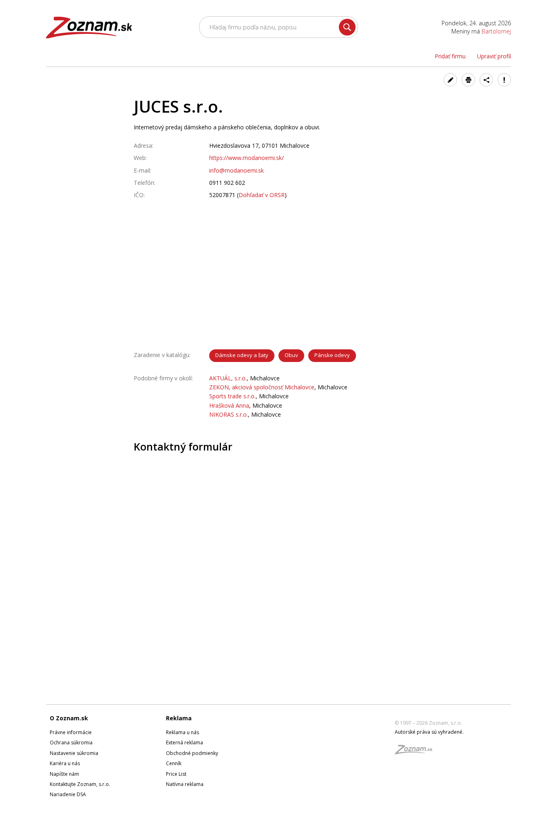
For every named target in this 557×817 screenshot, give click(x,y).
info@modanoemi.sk (236, 170)
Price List (176, 773)
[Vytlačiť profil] (468, 80)
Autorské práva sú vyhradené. (429, 731)
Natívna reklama (184, 784)
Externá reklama (184, 742)
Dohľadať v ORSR (262, 195)
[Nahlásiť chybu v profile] (504, 80)
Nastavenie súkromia (74, 753)
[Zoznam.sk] (416, 751)
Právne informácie (71, 732)
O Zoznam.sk (69, 718)
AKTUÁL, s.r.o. (228, 378)
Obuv (291, 355)
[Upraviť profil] (450, 80)
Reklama (179, 718)
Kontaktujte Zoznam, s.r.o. (80, 784)
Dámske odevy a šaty (241, 355)
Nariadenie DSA (68, 794)
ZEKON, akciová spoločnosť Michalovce (261, 387)
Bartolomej (496, 31)
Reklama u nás (182, 732)
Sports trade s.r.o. (232, 396)
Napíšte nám (64, 773)
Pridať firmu (450, 56)
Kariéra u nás (65, 763)
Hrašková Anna (229, 405)
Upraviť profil (494, 56)
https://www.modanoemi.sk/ (246, 158)
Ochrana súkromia (71, 742)
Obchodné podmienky (192, 753)
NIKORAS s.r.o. (228, 414)
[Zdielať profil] (486, 80)
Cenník (173, 763)
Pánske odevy (332, 355)
